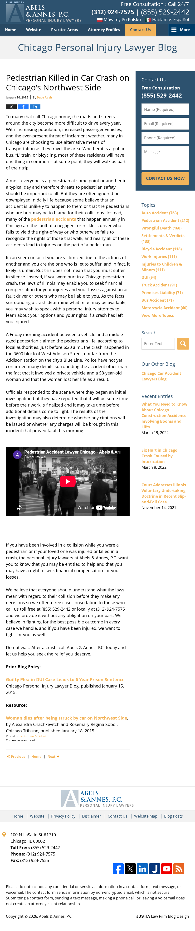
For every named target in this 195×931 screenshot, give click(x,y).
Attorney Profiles (104, 29)
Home (10, 29)
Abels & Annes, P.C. (56, 916)
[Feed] (178, 868)
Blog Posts (173, 816)
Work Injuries (159, 256)
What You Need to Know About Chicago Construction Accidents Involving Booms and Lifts (164, 416)
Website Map (145, 816)
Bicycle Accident (161, 249)
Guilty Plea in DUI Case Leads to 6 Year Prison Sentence (65, 679)
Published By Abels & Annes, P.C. (140, 12)
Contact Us (140, 29)
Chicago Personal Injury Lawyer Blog (43, 11)
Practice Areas (64, 29)
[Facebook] (118, 868)
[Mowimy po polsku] (110, 19)
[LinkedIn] (142, 868)
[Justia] (154, 868)
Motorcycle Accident (164, 307)
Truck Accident (159, 285)
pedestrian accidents (53, 219)
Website (33, 29)
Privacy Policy (63, 816)
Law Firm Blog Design (162, 916)
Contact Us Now (165, 178)
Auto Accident (159, 212)
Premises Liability (162, 292)
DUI (148, 277)
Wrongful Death (161, 228)
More (185, 29)
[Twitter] (130, 868)
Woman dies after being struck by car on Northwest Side (66, 718)
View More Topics (157, 315)
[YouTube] (166, 868)
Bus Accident (157, 300)
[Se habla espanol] (165, 19)
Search (183, 344)
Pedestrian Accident (33, 736)
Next (53, 756)
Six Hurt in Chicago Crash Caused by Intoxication (159, 456)
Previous (16, 756)
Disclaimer (91, 816)
